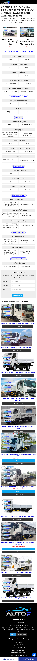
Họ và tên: (5, 281)
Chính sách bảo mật (18, 642)
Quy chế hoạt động (18, 645)
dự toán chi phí (18, 460)
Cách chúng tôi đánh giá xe (18, 655)
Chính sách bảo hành (18, 650)
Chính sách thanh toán (18, 652)
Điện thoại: (5, 285)
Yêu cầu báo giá (17, 326)
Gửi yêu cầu (17, 295)
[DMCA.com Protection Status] (18, 636)
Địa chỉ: (4, 289)
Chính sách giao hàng (18, 647)
